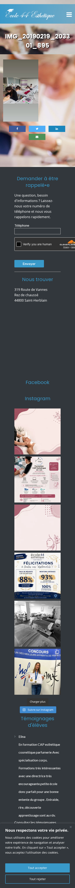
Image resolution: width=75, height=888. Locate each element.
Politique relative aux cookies (26, 857)
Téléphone (21, 225)
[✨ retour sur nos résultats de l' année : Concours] (37, 672)
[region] (37, 855)
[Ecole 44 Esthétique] (30, 13)
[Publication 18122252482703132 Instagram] (37, 624)
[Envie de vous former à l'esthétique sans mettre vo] (37, 480)
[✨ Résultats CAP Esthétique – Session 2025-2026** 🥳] (37, 576)
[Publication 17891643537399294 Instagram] (37, 528)
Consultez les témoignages (35, 822)
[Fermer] (70, 826)
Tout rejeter (37, 879)
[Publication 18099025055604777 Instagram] (37, 431)
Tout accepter (37, 868)
